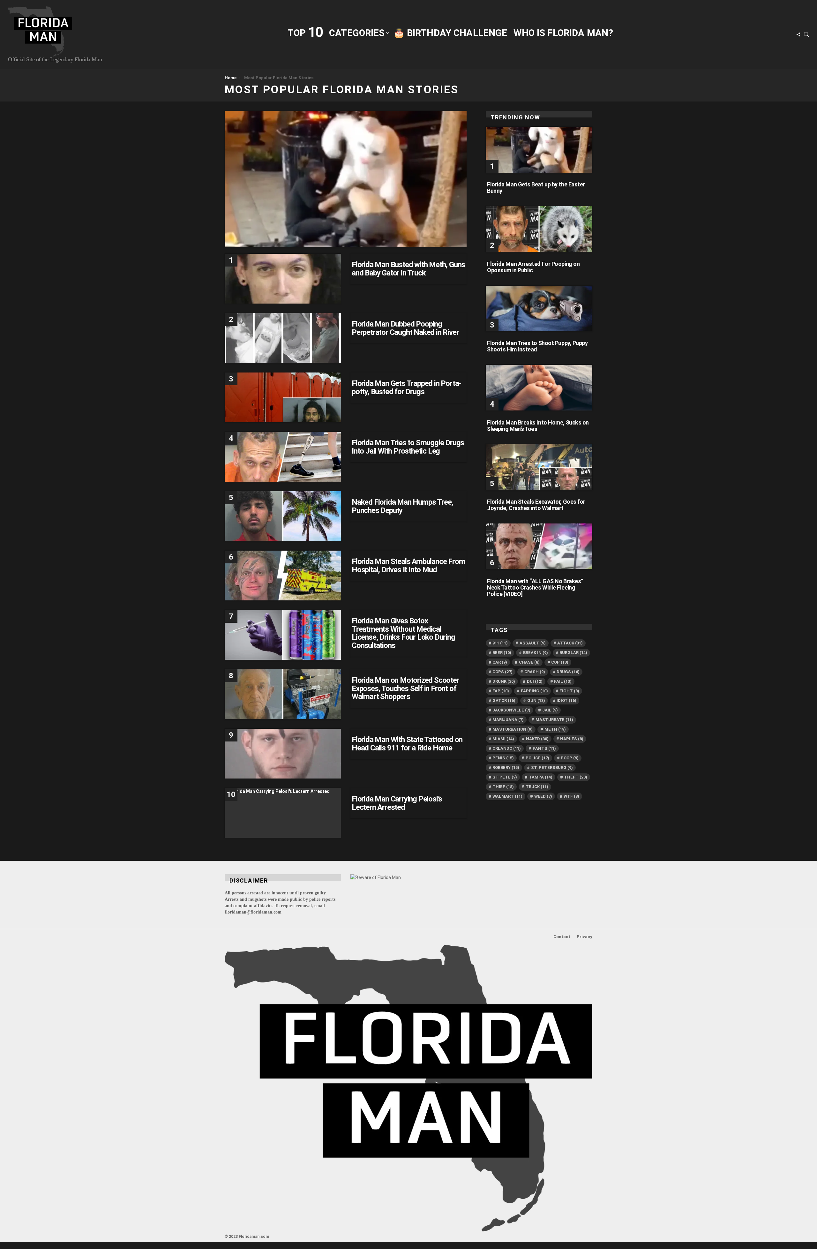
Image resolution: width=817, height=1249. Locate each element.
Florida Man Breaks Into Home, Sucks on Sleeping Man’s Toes (538, 425)
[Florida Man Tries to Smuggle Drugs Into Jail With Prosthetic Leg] (283, 457)
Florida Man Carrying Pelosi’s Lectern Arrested (397, 803)
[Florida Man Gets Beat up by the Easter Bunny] (539, 149)
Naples (571, 738)
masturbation (512, 729)
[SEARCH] (806, 34)
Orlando (506, 748)
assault (533, 643)
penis (503, 758)
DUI (535, 681)
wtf (571, 796)
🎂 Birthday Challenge (450, 32)
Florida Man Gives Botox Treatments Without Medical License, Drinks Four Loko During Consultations (403, 633)
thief (503, 786)
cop (559, 662)
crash (534, 671)
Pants (544, 748)
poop (570, 758)
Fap (500, 690)
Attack (570, 643)
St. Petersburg (552, 767)
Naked (537, 738)
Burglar (573, 652)
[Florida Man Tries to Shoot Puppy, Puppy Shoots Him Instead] (539, 308)
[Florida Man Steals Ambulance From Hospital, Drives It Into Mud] (283, 575)
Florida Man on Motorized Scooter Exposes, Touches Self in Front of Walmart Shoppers (405, 688)
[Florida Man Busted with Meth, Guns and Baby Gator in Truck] (283, 279)
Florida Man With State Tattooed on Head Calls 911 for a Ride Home (407, 743)
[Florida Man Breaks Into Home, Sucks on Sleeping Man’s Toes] (539, 387)
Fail (563, 681)
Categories (357, 32)
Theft (575, 777)
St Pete (504, 777)
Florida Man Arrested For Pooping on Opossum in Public (533, 267)
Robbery (505, 767)
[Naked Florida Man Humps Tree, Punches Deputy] (283, 516)
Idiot (566, 700)
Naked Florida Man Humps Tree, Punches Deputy (402, 506)
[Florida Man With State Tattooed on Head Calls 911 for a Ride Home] (283, 754)
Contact (561, 936)
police (537, 758)
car (499, 662)
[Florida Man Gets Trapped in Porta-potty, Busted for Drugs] (283, 397)
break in (535, 652)
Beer (501, 652)
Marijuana (508, 719)
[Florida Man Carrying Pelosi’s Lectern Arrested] (283, 813)
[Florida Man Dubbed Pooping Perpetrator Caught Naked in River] (283, 338)
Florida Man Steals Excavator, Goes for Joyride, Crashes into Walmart (536, 504)
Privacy (584, 936)
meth (555, 729)
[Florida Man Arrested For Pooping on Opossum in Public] (539, 229)
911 (500, 643)
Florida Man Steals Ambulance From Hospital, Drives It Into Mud (408, 565)
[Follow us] (798, 34)
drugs (568, 671)
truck (537, 786)
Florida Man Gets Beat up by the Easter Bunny (536, 187)
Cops (502, 671)
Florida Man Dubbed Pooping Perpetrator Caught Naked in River (405, 328)
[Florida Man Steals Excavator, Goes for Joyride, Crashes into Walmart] (539, 467)
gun (536, 700)
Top (305, 32)
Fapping (534, 690)
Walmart (507, 796)
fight (569, 690)
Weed (543, 796)
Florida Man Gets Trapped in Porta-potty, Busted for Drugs (406, 387)
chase (529, 662)
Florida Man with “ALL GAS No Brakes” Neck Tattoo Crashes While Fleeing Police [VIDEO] (535, 587)
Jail (550, 710)
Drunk (503, 681)
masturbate (554, 719)
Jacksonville (511, 710)
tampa (540, 777)
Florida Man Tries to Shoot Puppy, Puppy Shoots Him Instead (537, 346)
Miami (503, 738)
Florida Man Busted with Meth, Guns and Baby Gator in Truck (408, 268)
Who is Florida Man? (563, 32)
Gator (503, 700)
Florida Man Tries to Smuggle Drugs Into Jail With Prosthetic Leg (408, 446)
